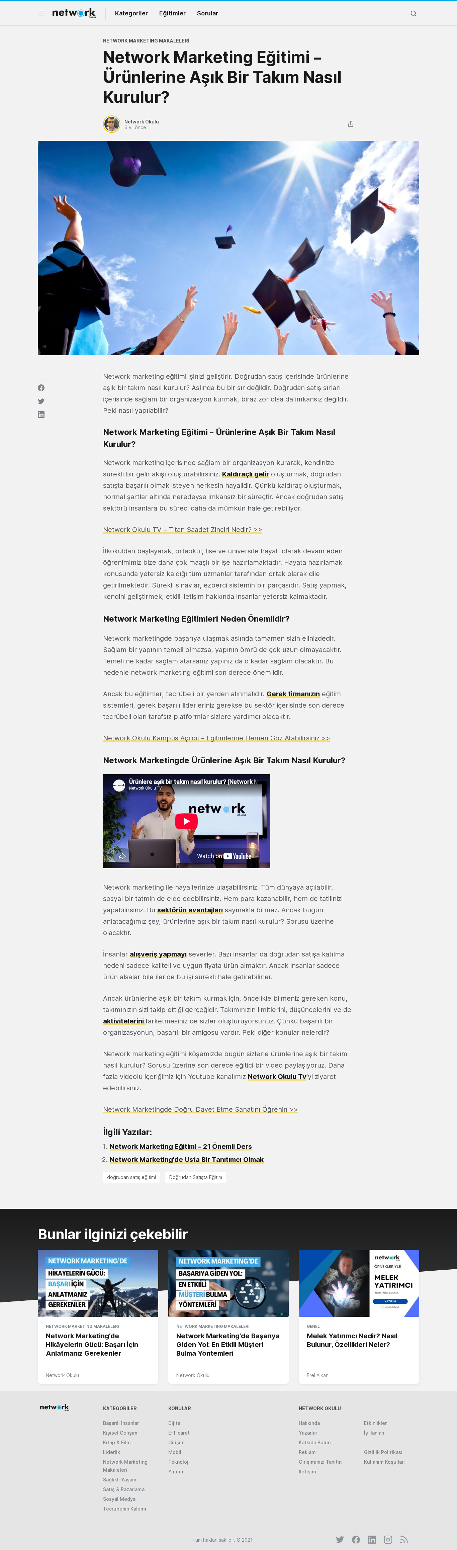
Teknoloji (179, 1462)
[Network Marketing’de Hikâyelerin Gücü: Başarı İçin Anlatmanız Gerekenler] (98, 1283)
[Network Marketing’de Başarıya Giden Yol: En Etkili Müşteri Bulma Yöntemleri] (228, 1283)
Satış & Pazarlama (124, 1489)
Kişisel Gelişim (120, 1433)
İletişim (307, 1471)
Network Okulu (62, 1375)
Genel (313, 1326)
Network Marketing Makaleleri (146, 40)
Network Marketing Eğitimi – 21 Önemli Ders (181, 1147)
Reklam (307, 1452)
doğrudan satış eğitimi (131, 1177)
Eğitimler (172, 13)
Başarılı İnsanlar (121, 1423)
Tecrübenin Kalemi (124, 1509)
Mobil (174, 1452)
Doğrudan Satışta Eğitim (195, 1177)
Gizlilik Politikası (383, 1452)
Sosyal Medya (119, 1499)
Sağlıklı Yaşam (119, 1479)
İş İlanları (374, 1433)
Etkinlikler (375, 1423)
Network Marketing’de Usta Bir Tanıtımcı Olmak (187, 1160)
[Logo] (74, 13)
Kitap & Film (117, 1442)
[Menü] (41, 15)
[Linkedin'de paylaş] (41, 414)
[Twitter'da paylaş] (41, 401)
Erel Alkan (318, 1375)
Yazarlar (308, 1433)
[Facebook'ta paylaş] (41, 387)
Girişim (176, 1442)
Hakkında (309, 1423)
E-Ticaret (179, 1433)
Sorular (207, 13)
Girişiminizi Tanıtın (320, 1462)
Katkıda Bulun (315, 1442)
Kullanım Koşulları (384, 1462)
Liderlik (111, 1452)
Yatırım (176, 1471)
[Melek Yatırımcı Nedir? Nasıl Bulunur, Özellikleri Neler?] (359, 1283)
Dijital (175, 1423)
